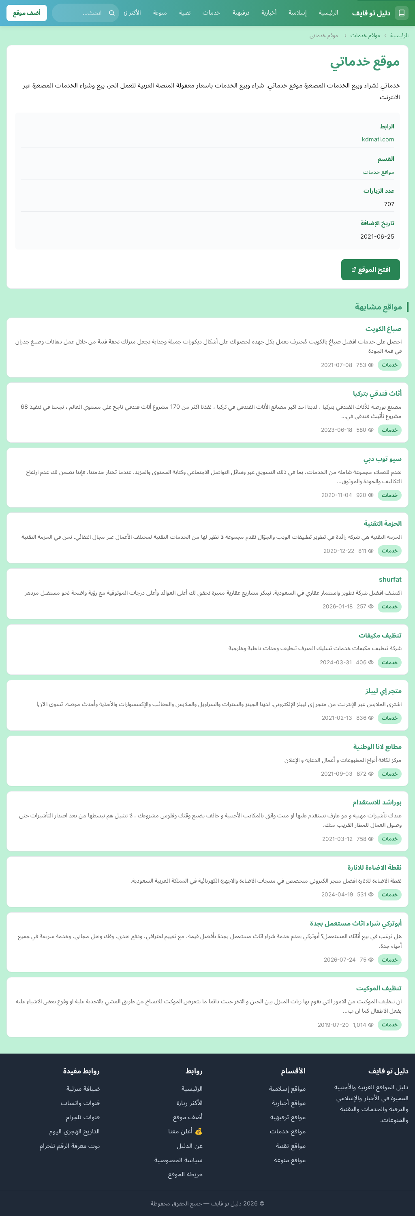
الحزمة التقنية (383, 523)
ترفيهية (241, 12)
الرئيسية (328, 12)
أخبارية (268, 12)
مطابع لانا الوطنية (377, 746)
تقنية (184, 12)
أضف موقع (27, 12)
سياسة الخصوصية (178, 1160)
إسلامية (298, 12)
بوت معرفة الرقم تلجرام (70, 1145)
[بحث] (112, 13)
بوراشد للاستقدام (377, 802)
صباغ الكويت (384, 328)
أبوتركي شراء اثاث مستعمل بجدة (356, 923)
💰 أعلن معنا (185, 1131)
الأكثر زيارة (129, 12)
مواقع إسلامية (287, 1088)
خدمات (211, 12)
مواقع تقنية (291, 1145)
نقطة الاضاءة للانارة (375, 867)
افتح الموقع (373, 269)
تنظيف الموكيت (379, 988)
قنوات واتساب (80, 1103)
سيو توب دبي (383, 458)
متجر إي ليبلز (384, 691)
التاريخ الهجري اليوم (74, 1131)
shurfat (390, 579)
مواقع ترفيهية (288, 1117)
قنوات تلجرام (83, 1117)
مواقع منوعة (290, 1160)
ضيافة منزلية (83, 1088)
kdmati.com (378, 139)
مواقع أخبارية (289, 1103)
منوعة (160, 12)
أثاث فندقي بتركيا (377, 393)
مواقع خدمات (365, 35)
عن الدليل (190, 1145)
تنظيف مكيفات (380, 635)
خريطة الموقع (185, 1174)
